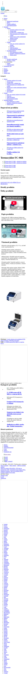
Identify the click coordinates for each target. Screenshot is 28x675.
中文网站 (7, 10)
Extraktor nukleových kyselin (17, 29)
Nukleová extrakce (5, 471)
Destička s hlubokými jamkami (17, 53)
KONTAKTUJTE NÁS (7, 182)
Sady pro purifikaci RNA (16, 471)
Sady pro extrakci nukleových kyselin (16, 94)
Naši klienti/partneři (11, 25)
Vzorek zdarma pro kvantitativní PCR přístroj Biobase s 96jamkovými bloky (13, 340)
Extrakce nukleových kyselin (8, 472)
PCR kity (12, 46)
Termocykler (13, 31)
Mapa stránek (12, 465)
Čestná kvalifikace (11, 24)
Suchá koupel (13, 39)
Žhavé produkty (4, 465)
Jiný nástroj (13, 41)
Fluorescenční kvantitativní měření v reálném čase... (15, 116)
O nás (5, 449)
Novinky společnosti (12, 59)
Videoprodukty (10, 64)
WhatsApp (3, 478)
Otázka (8, 63)
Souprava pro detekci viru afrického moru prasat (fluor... (15, 413)
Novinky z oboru (11, 60)
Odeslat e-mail (4, 475)
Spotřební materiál (11, 50)
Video (5, 56)
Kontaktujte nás (7, 66)
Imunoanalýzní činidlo (15, 49)
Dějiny (8, 22)
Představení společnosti (12, 21)
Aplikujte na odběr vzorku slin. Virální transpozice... (15, 425)
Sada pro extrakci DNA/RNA (8, 468)
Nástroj (8, 28)
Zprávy (5, 57)
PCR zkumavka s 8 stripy (16, 52)
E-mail (2, 476)
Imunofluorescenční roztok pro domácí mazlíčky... (15, 125)
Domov (5, 18)
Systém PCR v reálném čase (17, 32)
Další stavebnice (14, 48)
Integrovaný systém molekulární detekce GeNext (18, 37)
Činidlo (8, 42)
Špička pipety (13, 55)
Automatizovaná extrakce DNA (17, 469)
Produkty (6, 27)
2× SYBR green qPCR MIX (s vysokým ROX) (14, 393)
